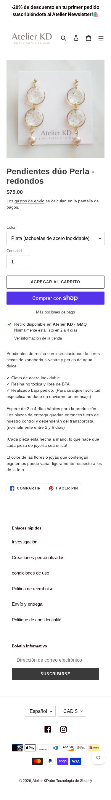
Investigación (24, 541)
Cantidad (14, 251)
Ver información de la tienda (38, 338)
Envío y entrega (27, 604)
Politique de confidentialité (36, 619)
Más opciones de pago (55, 312)
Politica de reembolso (32, 588)
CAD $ (70, 711)
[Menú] (101, 37)
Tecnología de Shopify (74, 781)
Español (38, 711)
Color (11, 227)
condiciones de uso (30, 572)
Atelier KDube (44, 781)
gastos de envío (29, 201)
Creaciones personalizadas (38, 557)
